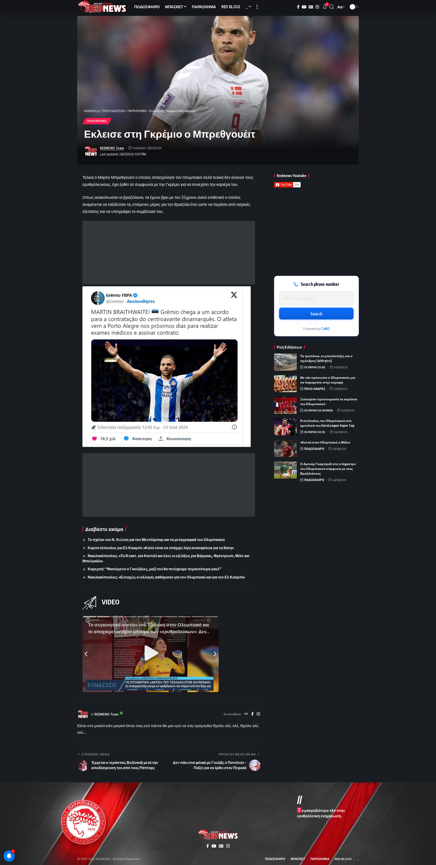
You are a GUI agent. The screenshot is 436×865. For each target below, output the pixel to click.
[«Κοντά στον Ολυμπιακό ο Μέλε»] (285, 448)
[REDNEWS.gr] (102, 7)
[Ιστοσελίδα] (246, 714)
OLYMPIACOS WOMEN (318, 410)
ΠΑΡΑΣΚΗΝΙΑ (97, 121)
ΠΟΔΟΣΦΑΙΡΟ (314, 449)
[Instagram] (317, 6)
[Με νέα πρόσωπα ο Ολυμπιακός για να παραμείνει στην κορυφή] (285, 383)
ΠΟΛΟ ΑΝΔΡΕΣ (314, 389)
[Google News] (310, 6)
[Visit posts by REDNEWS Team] (91, 151)
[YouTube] (304, 6)
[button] (257, 7)
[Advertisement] (168, 252)
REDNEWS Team (112, 148)
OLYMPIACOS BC (315, 367)
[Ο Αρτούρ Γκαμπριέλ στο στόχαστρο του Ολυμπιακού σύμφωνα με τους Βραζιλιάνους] (285, 470)
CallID (325, 329)
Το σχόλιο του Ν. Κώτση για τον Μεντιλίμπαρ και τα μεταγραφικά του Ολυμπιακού (156, 539)
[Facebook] (298, 6)
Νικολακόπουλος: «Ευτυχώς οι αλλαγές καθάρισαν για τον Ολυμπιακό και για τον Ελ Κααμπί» (166, 577)
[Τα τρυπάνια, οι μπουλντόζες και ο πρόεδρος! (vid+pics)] (285, 362)
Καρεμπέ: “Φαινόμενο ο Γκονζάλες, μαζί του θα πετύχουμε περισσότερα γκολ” (154, 569)
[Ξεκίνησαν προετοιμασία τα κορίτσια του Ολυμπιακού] (285, 405)
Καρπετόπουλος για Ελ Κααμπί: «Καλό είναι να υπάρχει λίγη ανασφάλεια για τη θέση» (161, 548)
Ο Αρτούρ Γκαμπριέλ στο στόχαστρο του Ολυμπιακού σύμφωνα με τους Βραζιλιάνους (328, 468)
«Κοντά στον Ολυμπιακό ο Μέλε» (325, 442)
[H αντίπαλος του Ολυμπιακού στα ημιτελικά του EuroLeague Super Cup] (285, 426)
